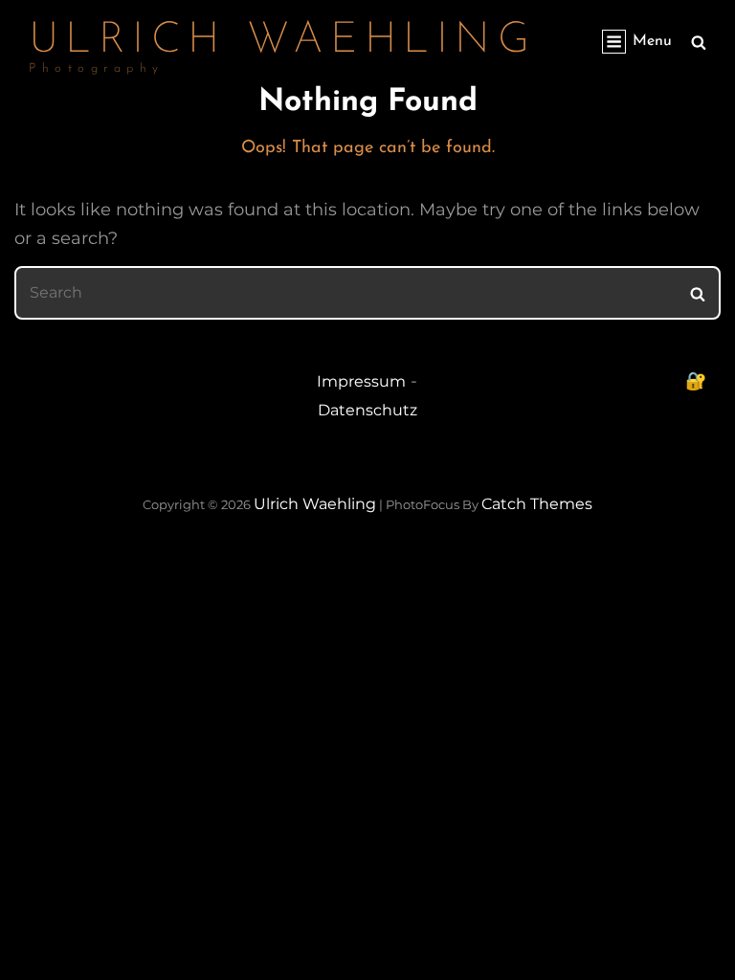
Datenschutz (367, 410)
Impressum (361, 381)
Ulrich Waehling (282, 40)
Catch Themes (536, 504)
